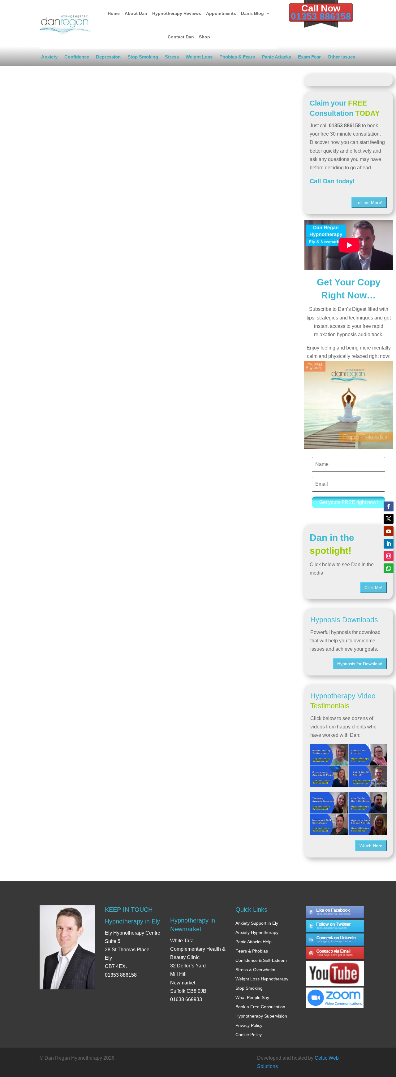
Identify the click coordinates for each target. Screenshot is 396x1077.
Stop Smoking (142, 58)
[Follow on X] (389, 519)
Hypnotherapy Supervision (261, 1016)
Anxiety (49, 58)
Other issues (341, 58)
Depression (108, 58)
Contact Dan (181, 36)
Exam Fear (309, 58)
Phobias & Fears (237, 58)
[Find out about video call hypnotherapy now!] (335, 994)
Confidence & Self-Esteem (261, 960)
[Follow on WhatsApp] (389, 568)
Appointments (221, 13)
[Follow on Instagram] (389, 556)
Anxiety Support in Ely (256, 923)
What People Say (252, 997)
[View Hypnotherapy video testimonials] (348, 765)
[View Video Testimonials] (348, 813)
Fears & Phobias (251, 951)
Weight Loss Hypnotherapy (261, 978)
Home (114, 13)
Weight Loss (199, 58)
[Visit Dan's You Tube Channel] (335, 968)
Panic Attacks (276, 58)
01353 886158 (321, 16)
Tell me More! (369, 202)
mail (335, 954)
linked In (335, 940)
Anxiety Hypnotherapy (256, 932)
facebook (335, 912)
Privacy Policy (248, 1025)
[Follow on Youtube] (389, 531)
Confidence (76, 58)
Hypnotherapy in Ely (132, 921)
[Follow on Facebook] (389, 506)
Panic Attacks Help (253, 941)
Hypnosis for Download (359, 663)
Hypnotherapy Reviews (176, 13)
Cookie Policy (248, 1034)
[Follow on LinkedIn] (389, 544)
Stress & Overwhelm (255, 969)
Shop (204, 36)
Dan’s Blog (252, 13)
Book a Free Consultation (260, 1006)
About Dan (136, 13)
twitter (335, 926)
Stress (172, 58)
